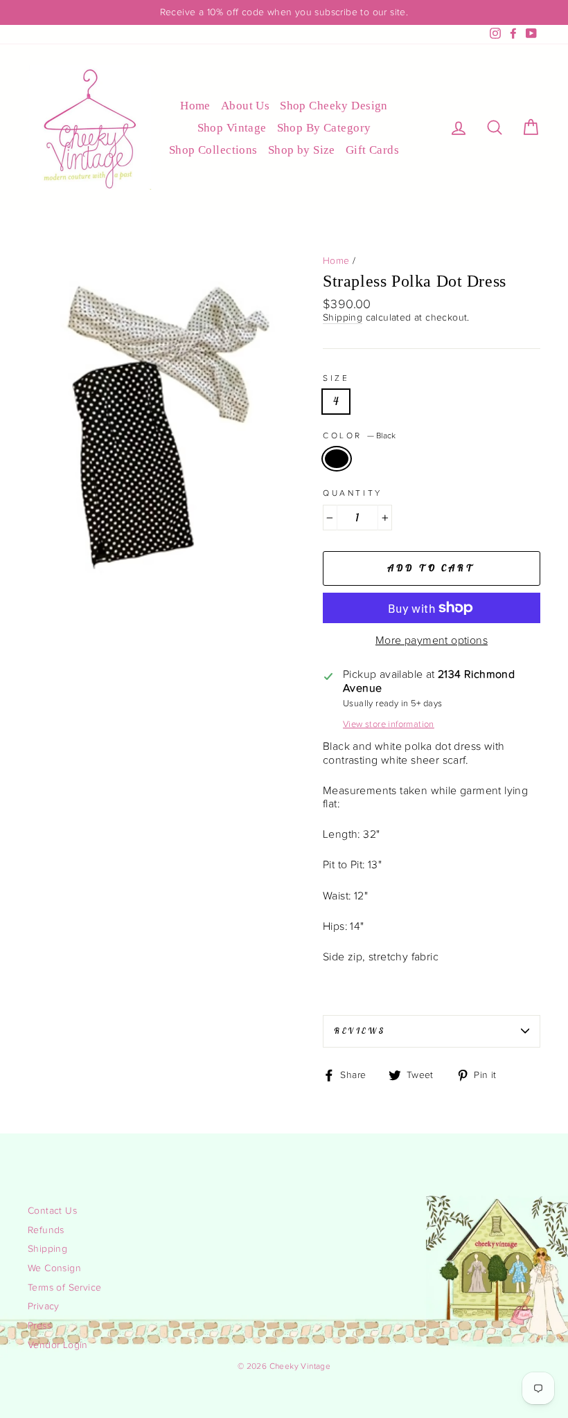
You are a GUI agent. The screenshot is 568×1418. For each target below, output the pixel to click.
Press (39, 1325)
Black (336, 458)
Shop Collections (213, 149)
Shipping (342, 317)
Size (336, 378)
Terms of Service (64, 1287)
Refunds (46, 1230)
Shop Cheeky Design (334, 105)
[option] (284, 12)
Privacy (44, 1306)
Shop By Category (324, 127)
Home (195, 105)
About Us (245, 105)
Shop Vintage (232, 127)
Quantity (352, 493)
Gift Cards (372, 149)
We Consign (54, 1268)
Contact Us (52, 1211)
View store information (388, 724)
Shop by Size (301, 149)
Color (359, 435)
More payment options (431, 640)
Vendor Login (58, 1345)
